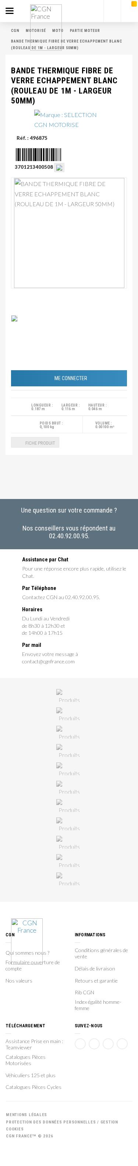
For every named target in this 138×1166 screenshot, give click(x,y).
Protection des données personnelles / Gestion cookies (62, 1126)
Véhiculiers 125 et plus (31, 1075)
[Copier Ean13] (59, 167)
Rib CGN (84, 992)
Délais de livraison (95, 969)
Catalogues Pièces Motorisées (26, 1060)
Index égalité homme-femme (98, 1005)
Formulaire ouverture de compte (33, 965)
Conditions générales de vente (101, 953)
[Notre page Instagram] (122, 1043)
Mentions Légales (26, 1114)
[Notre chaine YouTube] (94, 1043)
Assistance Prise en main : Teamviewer (34, 1044)
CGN (15, 31)
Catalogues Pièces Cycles (33, 1087)
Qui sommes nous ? (27, 953)
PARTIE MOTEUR (85, 31)
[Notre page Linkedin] (108, 1043)
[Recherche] (112, 11)
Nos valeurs (19, 981)
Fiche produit (39, 443)
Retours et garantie (96, 981)
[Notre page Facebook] (80, 1043)
